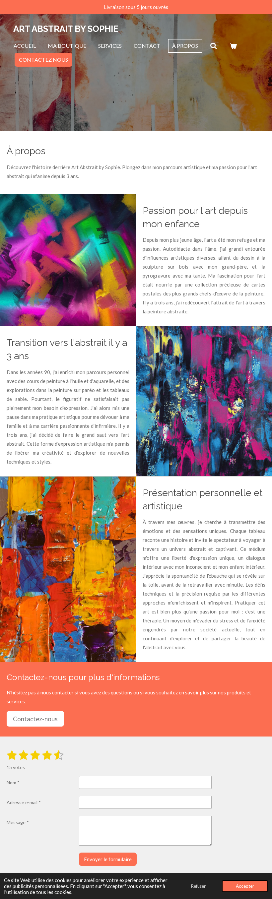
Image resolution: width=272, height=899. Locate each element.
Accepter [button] (245, 886)
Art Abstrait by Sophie (65, 29)
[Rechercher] (214, 46)
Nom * (13, 782)
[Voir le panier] (233, 46)
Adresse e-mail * (24, 802)
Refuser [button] (198, 886)
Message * (18, 822)
